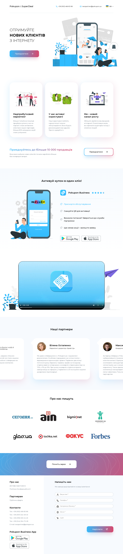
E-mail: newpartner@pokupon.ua (22, 524)
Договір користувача (18, 486)
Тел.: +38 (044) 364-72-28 (19, 521)
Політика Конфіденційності (20, 489)
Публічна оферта (16, 500)
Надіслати (97, 529)
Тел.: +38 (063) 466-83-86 (19, 511)
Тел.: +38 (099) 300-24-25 (19, 518)
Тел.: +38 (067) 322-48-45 (19, 515)
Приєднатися (21, 54)
